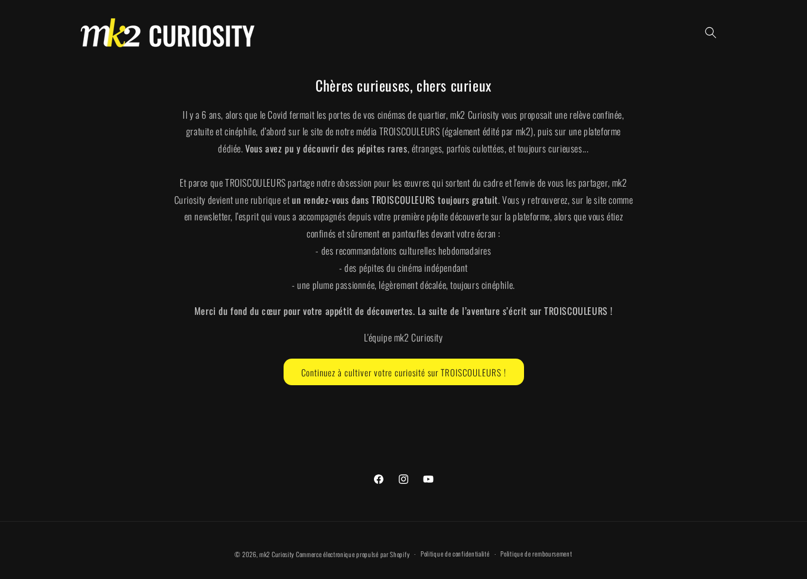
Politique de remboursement (536, 553)
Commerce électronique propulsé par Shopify (352, 554)
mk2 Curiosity (276, 554)
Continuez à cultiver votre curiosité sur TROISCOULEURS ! (403, 371)
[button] (711, 32)
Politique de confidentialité (455, 553)
